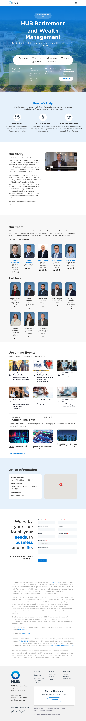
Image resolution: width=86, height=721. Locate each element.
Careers (65, 674)
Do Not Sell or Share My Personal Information (47, 714)
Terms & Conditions (53, 708)
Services (25, 58)
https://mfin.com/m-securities (62, 645)
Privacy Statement (39, 708)
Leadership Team (53, 674)
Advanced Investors (68, 377)
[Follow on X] (23, 711)
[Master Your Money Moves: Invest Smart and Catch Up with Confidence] (19, 392)
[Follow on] (27, 711)
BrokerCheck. (23, 630)
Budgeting (40, 404)
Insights (38, 62)
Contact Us (66, 78)
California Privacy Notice (47, 710)
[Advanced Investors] (67, 365)
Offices (50, 679)
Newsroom (66, 671)
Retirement (37, 671)
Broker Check (16, 72)
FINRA (52, 582)
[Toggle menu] (75, 3)
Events (66, 58)
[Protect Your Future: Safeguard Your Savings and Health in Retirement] (19, 365)
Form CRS (26, 633)
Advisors (51, 676)
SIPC (57, 582)
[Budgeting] (43, 392)
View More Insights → (17, 453)
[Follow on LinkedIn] (12, 711)
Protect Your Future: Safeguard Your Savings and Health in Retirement (21, 377)
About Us (51, 671)
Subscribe (54, 700)
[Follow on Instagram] (16, 711)
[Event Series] (41, 373)
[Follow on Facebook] (20, 711)
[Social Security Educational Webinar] (67, 392)
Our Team (53, 58)
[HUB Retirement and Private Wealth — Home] (13, 2)
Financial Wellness (39, 678)
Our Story (39, 58)
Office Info (52, 62)
